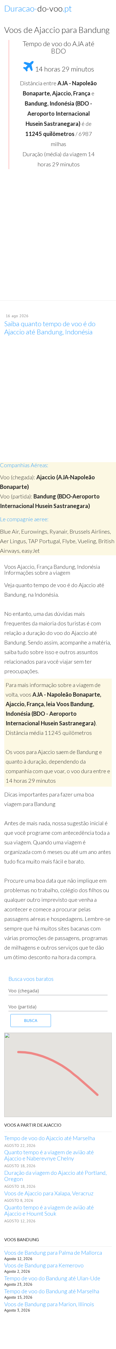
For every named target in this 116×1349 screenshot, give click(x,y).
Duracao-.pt (38, 8)
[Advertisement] (58, 237)
